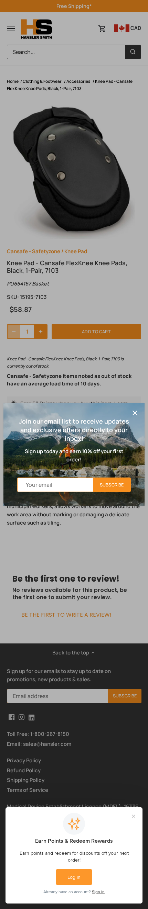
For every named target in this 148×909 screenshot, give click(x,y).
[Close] (134, 412)
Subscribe (112, 485)
